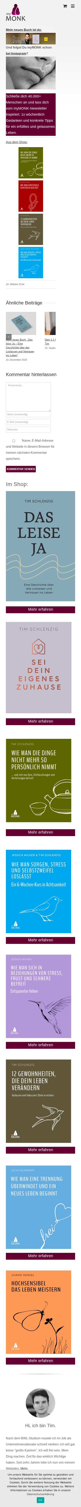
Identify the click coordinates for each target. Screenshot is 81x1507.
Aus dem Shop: (16, 142)
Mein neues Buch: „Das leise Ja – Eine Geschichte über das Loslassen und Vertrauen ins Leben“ (20, 347)
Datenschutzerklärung (40, 1494)
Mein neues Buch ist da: (24, 30)
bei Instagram (16, 53)
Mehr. (24, 1468)
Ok (40, 1500)
